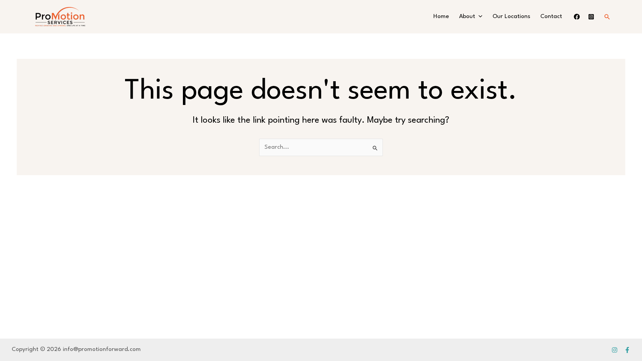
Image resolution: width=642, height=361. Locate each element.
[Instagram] (615, 350)
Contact (551, 16)
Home (441, 16)
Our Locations (511, 16)
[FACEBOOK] (577, 17)
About (467, 16)
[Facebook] (627, 350)
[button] (478, 16)
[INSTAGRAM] (591, 17)
